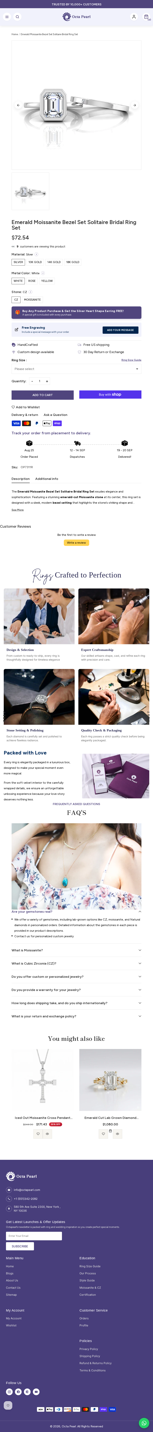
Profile (83, 1325)
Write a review (76, 542)
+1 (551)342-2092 (26, 1199)
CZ (16, 299)
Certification (87, 1294)
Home (15, 34)
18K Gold (72, 262)
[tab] (21, 480)
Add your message (120, 330)
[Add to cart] (42, 1131)
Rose (32, 281)
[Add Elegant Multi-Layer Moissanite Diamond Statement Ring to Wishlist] (105, 1134)
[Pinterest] (27, 1391)
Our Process (87, 1273)
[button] (146, 17)
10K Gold (35, 262)
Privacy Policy (88, 1349)
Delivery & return (25, 415)
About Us (12, 1280)
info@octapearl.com (27, 1190)
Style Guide (87, 1280)
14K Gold (54, 262)
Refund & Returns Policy (95, 1363)
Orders (84, 1318)
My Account (13, 1318)
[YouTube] (36, 1391)
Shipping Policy (89, 1356)
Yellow (47, 281)
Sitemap (11, 1294)
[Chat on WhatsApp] (144, 1423)
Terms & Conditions (92, 1370)
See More (18, 509)
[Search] (17, 17)
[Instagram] (9, 1391)
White (18, 281)
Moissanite (32, 299)
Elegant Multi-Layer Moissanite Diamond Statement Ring (110, 1118)
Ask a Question (55, 415)
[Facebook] (18, 1391)
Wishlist (11, 1325)
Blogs (9, 1273)
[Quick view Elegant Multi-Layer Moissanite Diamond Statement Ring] (115, 1134)
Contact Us (13, 1287)
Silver (18, 262)
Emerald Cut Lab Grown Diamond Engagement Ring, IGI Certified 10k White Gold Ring (42, 1118)
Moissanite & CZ (90, 1287)
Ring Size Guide (131, 360)
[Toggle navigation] (7, 17)
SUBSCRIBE (20, 1246)
